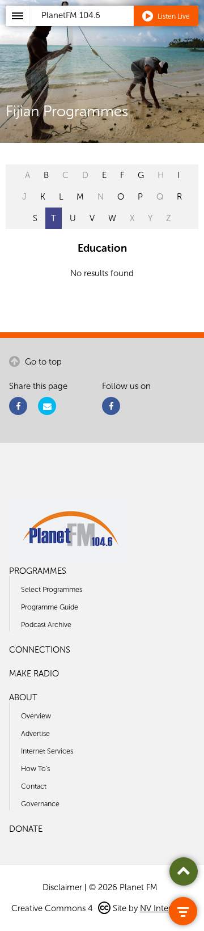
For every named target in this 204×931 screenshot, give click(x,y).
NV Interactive (166, 908)
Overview (36, 716)
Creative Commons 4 (53, 908)
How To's (35, 768)
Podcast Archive (46, 624)
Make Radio (34, 673)
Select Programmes (51, 589)
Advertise (35, 733)
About (23, 697)
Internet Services (47, 751)
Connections (39, 650)
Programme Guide (49, 607)
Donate (25, 829)
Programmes (37, 571)
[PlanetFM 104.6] (117, 29)
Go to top (42, 362)
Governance (40, 803)
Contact (33, 786)
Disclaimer (62, 887)
